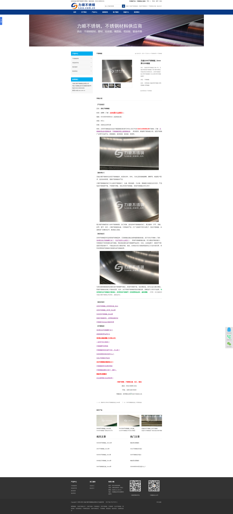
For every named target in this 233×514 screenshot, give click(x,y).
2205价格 (147, 83)
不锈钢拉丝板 (152, 6)
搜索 (123, 6)
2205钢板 (147, 85)
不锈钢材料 (153, 53)
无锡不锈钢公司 (81, 506)
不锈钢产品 (132, 1)
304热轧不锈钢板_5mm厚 (103, 460)
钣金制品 (74, 71)
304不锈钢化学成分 (135, 454)
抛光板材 (74, 67)
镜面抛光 (108, 508)
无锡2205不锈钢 (154, 83)
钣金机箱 (114, 508)
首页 (143, 53)
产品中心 (147, 53)
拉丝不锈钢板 (117, 506)
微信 (160, 1)
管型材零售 (75, 62)
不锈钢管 (110, 506)
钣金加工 (159, 6)
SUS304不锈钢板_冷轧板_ (127, 428)
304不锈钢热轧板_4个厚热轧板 (134, 402)
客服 (153, 1)
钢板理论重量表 (134, 460)
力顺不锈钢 (90, 506)
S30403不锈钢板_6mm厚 (103, 454)
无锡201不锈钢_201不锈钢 (149, 428)
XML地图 (158, 502)
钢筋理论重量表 (134, 443)
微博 (157, 1)
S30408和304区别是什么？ (138, 466)
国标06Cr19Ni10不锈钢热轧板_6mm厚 (110, 402)
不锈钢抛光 (97, 506)
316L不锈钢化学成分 (136, 448)
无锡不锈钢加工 (143, 6)
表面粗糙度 (79, 508)
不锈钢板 (160, 53)
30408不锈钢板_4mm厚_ (103, 428)
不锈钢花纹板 (86, 508)
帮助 (148, 1)
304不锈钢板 (104, 506)
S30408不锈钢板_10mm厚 (104, 443)
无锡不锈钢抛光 (133, 6)
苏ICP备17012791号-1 (112, 502)
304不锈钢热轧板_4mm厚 (103, 466)
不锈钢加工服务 (141, 1)
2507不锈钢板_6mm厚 (102, 448)
